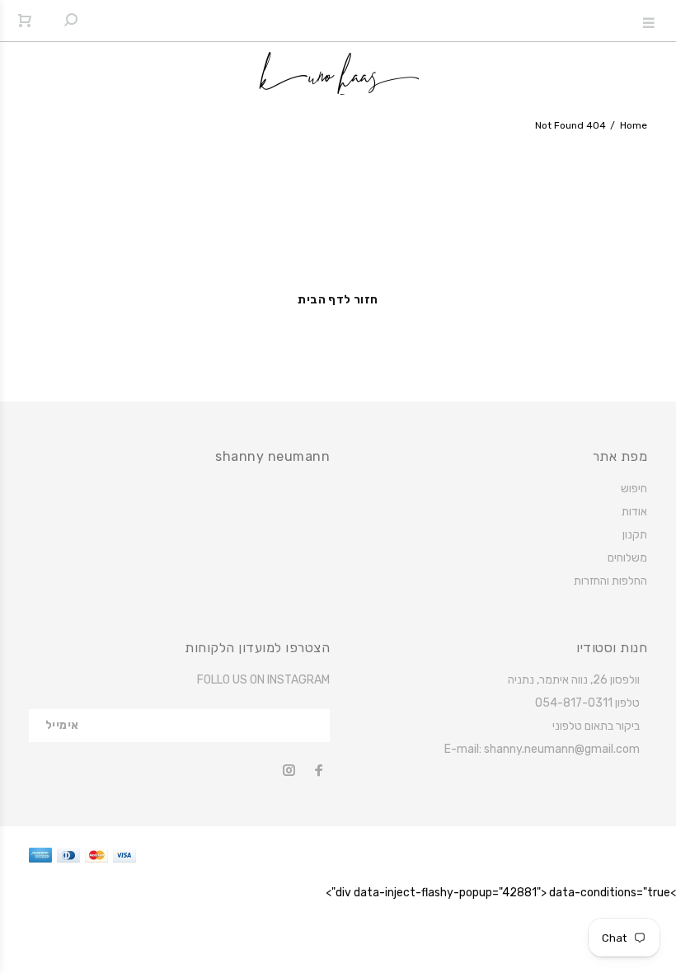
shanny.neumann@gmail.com (562, 749)
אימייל (62, 725)
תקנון (634, 535)
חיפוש (634, 489)
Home (633, 125)
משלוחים (627, 558)
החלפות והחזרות (610, 581)
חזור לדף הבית (338, 300)
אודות (634, 512)
